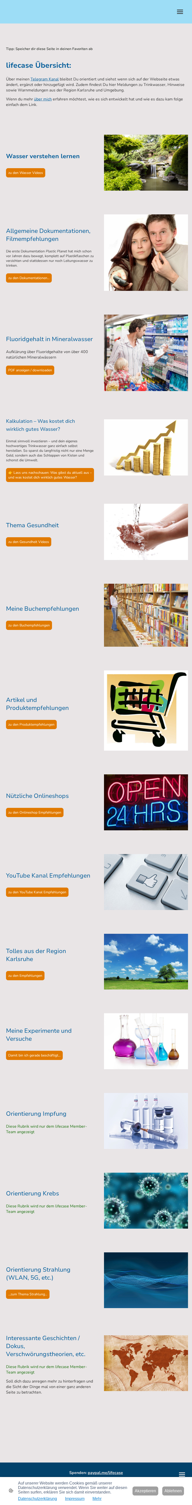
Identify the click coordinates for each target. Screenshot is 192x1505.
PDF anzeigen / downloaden (30, 370)
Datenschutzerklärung (37, 1499)
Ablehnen (173, 1491)
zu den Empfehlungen (25, 975)
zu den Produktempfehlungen (31, 724)
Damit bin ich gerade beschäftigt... (34, 1055)
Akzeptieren (145, 1491)
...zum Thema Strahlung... (27, 1294)
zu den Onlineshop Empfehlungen (34, 812)
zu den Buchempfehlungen (29, 625)
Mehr (97, 1499)
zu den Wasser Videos (25, 172)
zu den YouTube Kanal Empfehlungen (37, 892)
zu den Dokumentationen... (29, 278)
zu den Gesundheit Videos (28, 541)
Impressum (74, 1499)
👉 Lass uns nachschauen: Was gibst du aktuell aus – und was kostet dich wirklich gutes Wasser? (50, 475)
